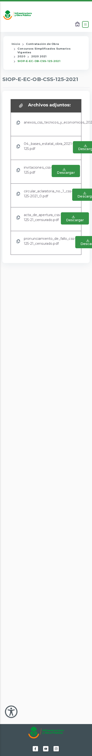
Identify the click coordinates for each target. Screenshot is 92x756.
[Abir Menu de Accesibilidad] (11, 711)
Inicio (16, 44)
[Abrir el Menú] (85, 24)
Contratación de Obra (42, 44)
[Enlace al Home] (78, 24)
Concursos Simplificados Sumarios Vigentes (43, 50)
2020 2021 (38, 56)
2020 (21, 56)
